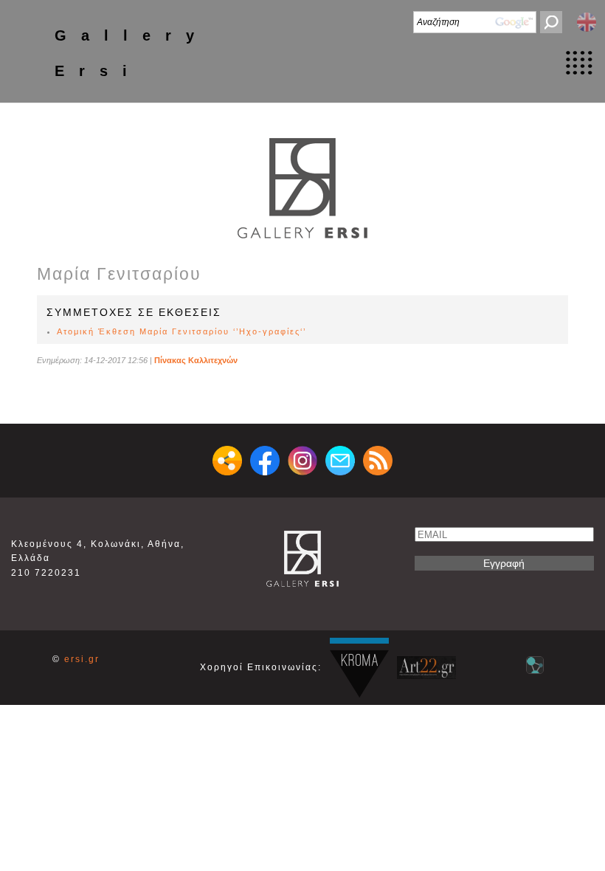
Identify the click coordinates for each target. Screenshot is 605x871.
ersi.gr (82, 659)
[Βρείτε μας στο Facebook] (265, 460)
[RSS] (378, 460)
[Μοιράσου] (227, 460)
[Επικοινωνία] (340, 460)
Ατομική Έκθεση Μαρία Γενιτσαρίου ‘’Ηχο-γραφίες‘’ (181, 331)
